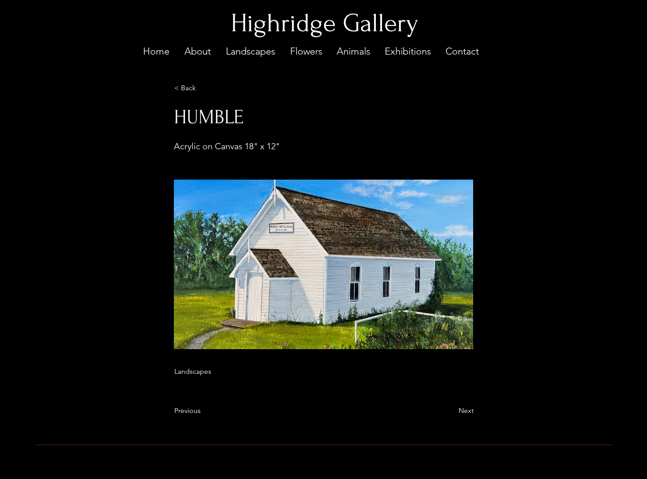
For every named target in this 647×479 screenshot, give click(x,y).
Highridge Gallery (324, 23)
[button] (203, 88)
